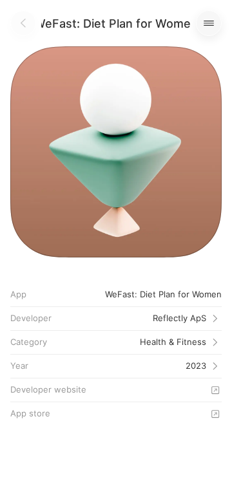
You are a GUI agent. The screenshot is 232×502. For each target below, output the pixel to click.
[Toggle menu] (209, 23)
